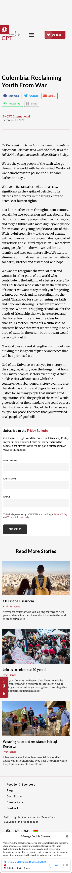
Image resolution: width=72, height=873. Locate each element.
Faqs (10, 790)
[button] (67, 836)
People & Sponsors (21, 784)
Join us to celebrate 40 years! (24, 669)
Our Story (14, 796)
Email (6, 496)
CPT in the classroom (18, 601)
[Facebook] (8, 831)
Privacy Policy (60, 514)
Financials (15, 802)
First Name (10, 460)
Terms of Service (15, 517)
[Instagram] (17, 831)
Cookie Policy (25, 870)
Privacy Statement (43, 870)
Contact (12, 808)
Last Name (9, 478)
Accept (36, 864)
